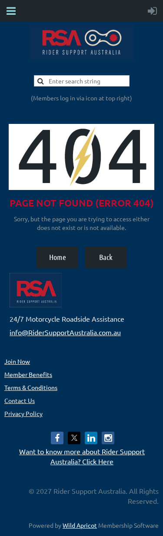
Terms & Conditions (30, 387)
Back (106, 257)
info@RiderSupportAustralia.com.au (65, 332)
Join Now (17, 361)
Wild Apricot (80, 525)
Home (57, 257)
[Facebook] (57, 438)
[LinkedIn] (91, 438)
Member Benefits (28, 374)
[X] (74, 438)
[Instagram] (108, 438)
